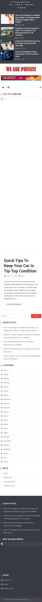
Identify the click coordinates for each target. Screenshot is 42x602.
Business (6, 383)
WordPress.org (8, 486)
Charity (5, 391)
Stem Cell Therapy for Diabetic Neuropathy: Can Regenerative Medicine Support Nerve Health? (27, 18)
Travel (5, 462)
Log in (5, 473)
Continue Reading (14, 304)
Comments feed (9, 481)
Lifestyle (6, 437)
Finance (6, 412)
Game (5, 420)
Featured (6, 408)
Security (6, 445)
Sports (5, 453)
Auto (5, 370)
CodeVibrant (34, 600)
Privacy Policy (29, 5)
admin (22, 276)
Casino (5, 387)
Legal (5, 433)
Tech (5, 458)
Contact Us (18, 5)
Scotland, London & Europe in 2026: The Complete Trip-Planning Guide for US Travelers (27, 31)
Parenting (6, 441)
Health (5, 424)
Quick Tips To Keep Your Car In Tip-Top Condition (20, 266)
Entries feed (7, 477)
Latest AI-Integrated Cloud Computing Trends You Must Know (26, 54)
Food (5, 416)
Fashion (6, 403)
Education (7, 399)
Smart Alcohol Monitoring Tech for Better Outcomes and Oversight (27, 43)
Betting (6, 378)
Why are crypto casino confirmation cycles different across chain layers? (22, 357)
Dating (5, 395)
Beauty (6, 374)
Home (11, 5)
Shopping (6, 449)
